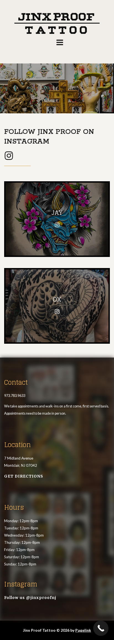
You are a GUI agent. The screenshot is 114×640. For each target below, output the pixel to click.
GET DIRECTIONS (23, 476)
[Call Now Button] (100, 628)
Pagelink (83, 630)
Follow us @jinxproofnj (30, 597)
